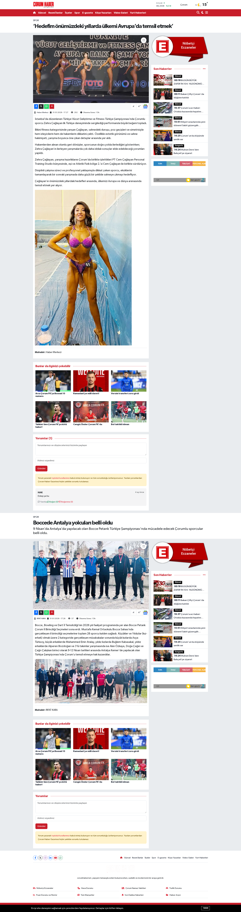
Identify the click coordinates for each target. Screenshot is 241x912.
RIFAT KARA (41, 619)
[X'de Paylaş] (41, 106)
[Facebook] (35, 857)
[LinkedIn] (50, 857)
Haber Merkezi (42, 112)
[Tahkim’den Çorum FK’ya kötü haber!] (53, 412)
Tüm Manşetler (87, 895)
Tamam (205, 908)
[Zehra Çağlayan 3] (83, 267)
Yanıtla (43, 502)
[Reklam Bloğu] (179, 48)
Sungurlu (179, 146)
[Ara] (198, 13)
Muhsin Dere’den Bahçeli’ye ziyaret (186, 151)
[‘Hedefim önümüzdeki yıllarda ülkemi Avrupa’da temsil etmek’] (91, 69)
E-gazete (87, 13)
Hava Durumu (87, 888)
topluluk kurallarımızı (60, 478)
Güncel (42, 13)
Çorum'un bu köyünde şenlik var (189, 138)
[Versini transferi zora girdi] (128, 381)
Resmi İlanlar (55, 13)
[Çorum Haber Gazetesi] (43, 5)
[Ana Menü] (206, 13)
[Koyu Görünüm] (202, 13)
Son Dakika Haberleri (134, 895)
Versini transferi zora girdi (125, 393)
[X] (40, 857)
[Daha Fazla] (52, 106)
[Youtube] (55, 857)
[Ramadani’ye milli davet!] (91, 381)
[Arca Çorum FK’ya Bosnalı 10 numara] (53, 381)
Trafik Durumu (175, 888)
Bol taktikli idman (120, 424)
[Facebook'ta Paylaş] (36, 106)
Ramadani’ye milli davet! (86, 393)
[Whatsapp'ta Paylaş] (46, 106)
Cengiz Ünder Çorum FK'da (87, 424)
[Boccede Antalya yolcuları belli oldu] (91, 575)
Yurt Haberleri (138, 13)
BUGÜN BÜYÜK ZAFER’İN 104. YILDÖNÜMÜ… (189, 82)
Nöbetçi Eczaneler (45, 888)
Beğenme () (67, 502)
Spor (77, 13)
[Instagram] (45, 857)
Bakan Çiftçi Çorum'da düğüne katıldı (189, 96)
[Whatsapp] (60, 857)
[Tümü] (204, 69)
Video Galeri (121, 13)
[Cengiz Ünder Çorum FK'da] (91, 412)
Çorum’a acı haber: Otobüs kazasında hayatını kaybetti (187, 110)
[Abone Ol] (145, 106)
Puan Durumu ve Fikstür (46, 895)
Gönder (41, 468)
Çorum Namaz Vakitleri (136, 888)
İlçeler (68, 13)
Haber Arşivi (175, 895)
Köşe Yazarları (103, 13)
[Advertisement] (21, 61)
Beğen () (53, 502)
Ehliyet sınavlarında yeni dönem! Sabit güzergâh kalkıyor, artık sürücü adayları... (189, 124)
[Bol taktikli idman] (128, 412)
